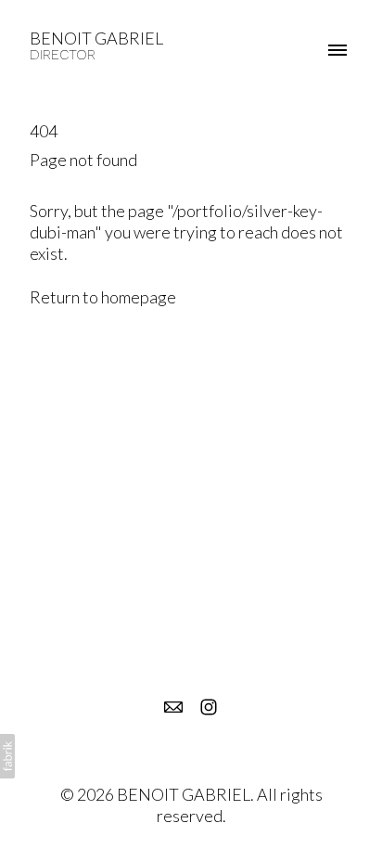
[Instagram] (208, 707)
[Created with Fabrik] (7, 756)
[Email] (173, 707)
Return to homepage (103, 297)
